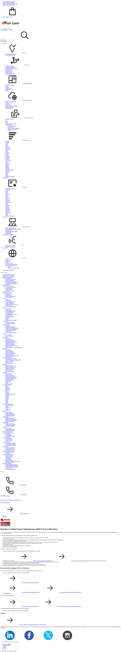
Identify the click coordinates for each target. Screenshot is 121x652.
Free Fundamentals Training (11, 332)
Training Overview (9, 405)
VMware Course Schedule (11, 377)
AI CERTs (8, 141)
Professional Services (10, 290)
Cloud (7, 102)
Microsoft (7, 164)
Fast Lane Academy (7, 278)
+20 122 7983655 (23, 494)
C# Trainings (8, 457)
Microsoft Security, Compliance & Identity (14, 347)
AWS (7, 145)
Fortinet (7, 158)
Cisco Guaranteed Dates (10, 311)
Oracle (7, 399)
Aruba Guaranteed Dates (10, 301)
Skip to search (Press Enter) (8, 2)
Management (8, 261)
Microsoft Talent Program (11, 281)
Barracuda (8, 147)
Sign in (4, 648)
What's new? (8, 373)
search (2, 39)
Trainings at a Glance (10, 84)
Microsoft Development (13, 129)
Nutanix (7, 166)
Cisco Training (8, 309)
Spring (9, 130)
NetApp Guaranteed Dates (11, 353)
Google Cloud (8, 160)
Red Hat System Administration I (41, 560)
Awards (7, 259)
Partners (7, 262)
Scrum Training (9, 428)
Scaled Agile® (8, 212)
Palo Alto (7, 209)
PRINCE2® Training (10, 418)
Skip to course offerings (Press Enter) (10, 3)
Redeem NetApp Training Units (12, 355)
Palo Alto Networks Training (11, 358)
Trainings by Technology (11, 67)
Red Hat (7, 172)
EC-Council (8, 157)
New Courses (8, 70)
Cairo (9, 266)
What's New (8, 308)
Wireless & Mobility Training (11, 464)
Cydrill (7, 155)
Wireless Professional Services (12, 304)
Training (4, 43)
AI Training (8, 433)
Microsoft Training (9, 339)
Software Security (9, 460)
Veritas (7, 175)
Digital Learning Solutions (11, 227)
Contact (10, 29)
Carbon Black (8, 381)
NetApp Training (9, 350)
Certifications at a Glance (11, 188)
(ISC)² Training (9, 334)
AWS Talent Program (10, 280)
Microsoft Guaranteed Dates (11, 341)
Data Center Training (10, 447)
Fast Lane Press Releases (11, 245)
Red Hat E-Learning (10, 369)
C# (6, 120)
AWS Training (8, 295)
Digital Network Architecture (11, 320)
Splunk (7, 173)
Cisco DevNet (11, 127)
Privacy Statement (6, 645)
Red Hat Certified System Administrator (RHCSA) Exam (32, 624)
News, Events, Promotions (8, 234)
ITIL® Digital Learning (10, 414)
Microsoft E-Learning (10, 344)
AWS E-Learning (9, 297)
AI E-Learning (8, 435)
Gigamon (7, 159)
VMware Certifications (10, 375)
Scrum (7, 90)
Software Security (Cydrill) (11, 123)
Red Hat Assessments (10, 371)
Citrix (7, 151)
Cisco (7, 150)
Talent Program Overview (11, 279)
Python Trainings (9, 456)
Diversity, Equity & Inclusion (11, 264)
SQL (6, 122)
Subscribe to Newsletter (10, 246)
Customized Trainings (10, 415)
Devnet (7, 319)
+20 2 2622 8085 (22, 484)
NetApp (7, 165)
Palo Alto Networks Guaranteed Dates (13, 359)
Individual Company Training (11, 231)
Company (5, 247)
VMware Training (9, 374)
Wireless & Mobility (10, 107)
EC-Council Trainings (10, 322)
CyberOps (8, 317)
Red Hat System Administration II (80, 560)
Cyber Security (9, 103)
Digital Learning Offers (10, 73)
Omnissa (7, 168)
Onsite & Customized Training (12, 68)
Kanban (7, 87)
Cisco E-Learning (9, 313)
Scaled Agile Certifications (11, 424)
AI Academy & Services (10, 436)
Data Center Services (10, 449)
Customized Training (10, 425)
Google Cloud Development (13, 128)
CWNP (7, 153)
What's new (8, 293)
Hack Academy (9, 230)
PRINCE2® (8, 88)
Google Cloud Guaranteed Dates (12, 328)
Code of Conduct (9, 263)
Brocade (7, 148)
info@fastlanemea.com (5, 495)
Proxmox (7, 170)
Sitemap (4, 647)
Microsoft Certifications (10, 342)
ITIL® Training (9, 412)
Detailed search (4, 40)
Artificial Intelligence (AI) (11, 101)
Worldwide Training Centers (13, 267)
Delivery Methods (9, 71)
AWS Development (12, 125)
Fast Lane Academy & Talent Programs (13, 229)
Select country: (6, 16)
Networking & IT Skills (10, 55)
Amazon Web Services (8, 292)
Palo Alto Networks (9, 169)
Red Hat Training (9, 365)
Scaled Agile (8, 89)
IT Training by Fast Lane (11, 287)
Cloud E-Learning (9, 439)
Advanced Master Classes (11, 53)
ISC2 (7, 161)
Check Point (8, 149)
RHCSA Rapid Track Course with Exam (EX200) (70, 606)
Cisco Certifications (9, 312)
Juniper (7, 162)
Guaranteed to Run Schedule (8, 274)
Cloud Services (9, 440)
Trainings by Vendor (10, 66)
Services (4, 217)
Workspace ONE (9, 383)
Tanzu (7, 382)
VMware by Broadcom (10, 176)
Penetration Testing (9, 363)
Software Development (8, 454)
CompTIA (8, 152)
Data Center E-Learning (10, 448)
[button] (10, 16)
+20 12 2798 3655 (4, 29)
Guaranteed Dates (9, 69)
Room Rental (8, 232)
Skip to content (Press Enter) (8, 5)
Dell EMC (8, 156)
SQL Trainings (8, 458)
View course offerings (8, 270)
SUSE (7, 174)
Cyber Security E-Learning (11, 444)
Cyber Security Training (10, 443)
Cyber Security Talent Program (12, 282)
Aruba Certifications (10, 303)
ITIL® (7, 85)
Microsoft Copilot (9, 108)
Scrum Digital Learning (10, 429)
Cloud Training (9, 438)
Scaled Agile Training (10, 423)
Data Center (8, 104)
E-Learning (8, 453)
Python (7, 121)
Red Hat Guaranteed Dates (11, 366)
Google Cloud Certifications (11, 329)
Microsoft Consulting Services (12, 345)
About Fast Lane (9, 258)
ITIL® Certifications (10, 413)
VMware (5, 372)
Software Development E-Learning (13, 461)
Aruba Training (9, 300)
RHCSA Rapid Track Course (29, 606)
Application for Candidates (11, 283)
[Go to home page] (10, 27)
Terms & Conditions (7, 644)
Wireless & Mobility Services (11, 466)
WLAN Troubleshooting (10, 306)
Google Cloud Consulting (11, 330)
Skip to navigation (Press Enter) (9, 1)
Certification (5, 177)
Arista (7, 143)
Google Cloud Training (10, 326)
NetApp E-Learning (10, 354)
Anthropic (8, 142)
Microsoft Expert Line (10, 340)
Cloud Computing (7, 437)
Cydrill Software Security (11, 394)
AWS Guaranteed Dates (10, 296)
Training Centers (9, 72)
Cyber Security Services (10, 323)
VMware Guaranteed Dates (11, 378)
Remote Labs (8, 233)
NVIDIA (7, 167)
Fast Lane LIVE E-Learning (8, 275)
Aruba (7, 144)
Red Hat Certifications (10, 367)
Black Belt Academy (10, 316)
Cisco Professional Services (11, 314)
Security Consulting (9, 336)
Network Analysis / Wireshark (11, 105)
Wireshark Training (9, 452)
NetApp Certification (10, 352)
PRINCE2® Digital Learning (11, 420)
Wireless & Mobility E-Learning (12, 465)
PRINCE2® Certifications (11, 419)
